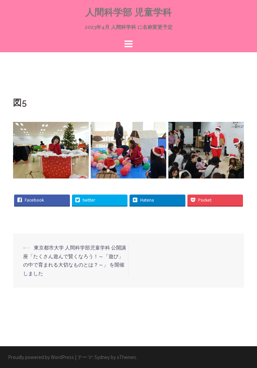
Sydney (102, 357)
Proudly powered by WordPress (41, 357)
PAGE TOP (244, 351)
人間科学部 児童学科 (128, 12)
